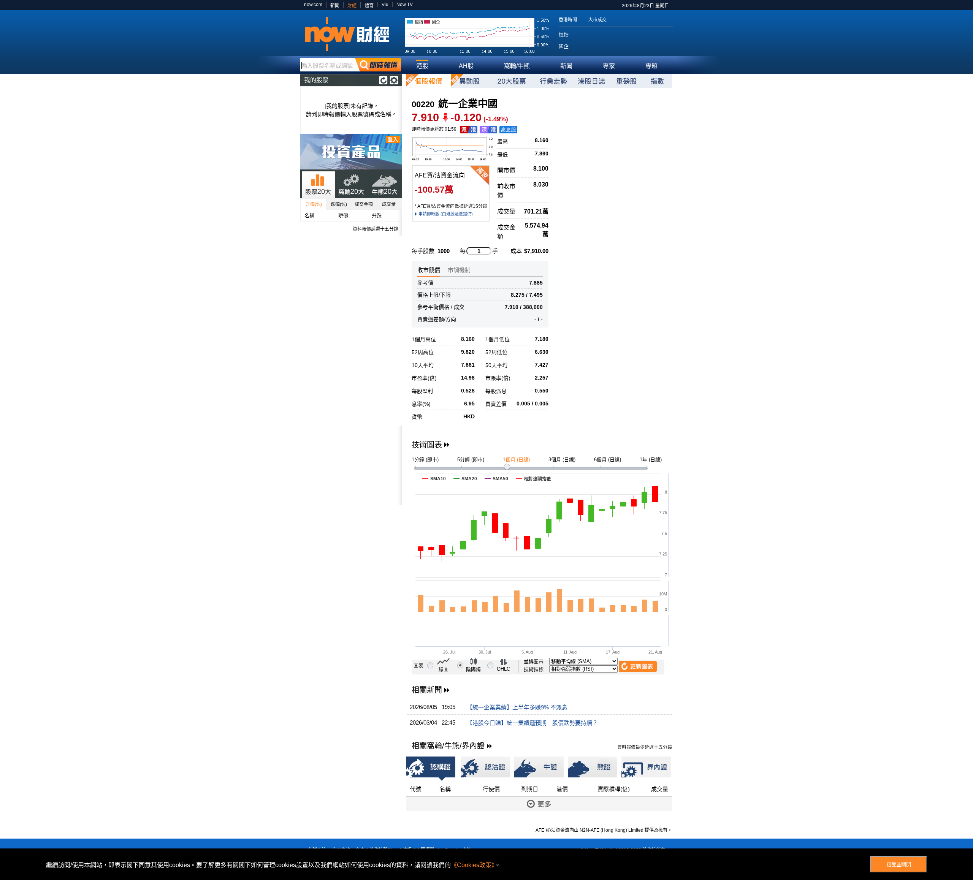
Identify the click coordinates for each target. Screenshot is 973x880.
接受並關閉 (898, 864)
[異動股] (470, 81)
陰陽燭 (473, 669)
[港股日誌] (591, 81)
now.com (313, 4)
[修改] (394, 80)
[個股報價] (428, 81)
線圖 (443, 669)
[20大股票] (511, 81)
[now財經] (350, 34)
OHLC (503, 669)
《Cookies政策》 (472, 865)
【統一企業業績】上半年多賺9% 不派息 (517, 707)
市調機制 (459, 270)
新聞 (334, 5)
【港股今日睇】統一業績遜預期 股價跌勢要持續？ (532, 723)
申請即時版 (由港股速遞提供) (445, 214)
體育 (369, 5)
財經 (352, 5)
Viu (385, 4)
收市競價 (428, 270)
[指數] (657, 81)
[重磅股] (626, 81)
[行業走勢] (553, 81)
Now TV (404, 4)
